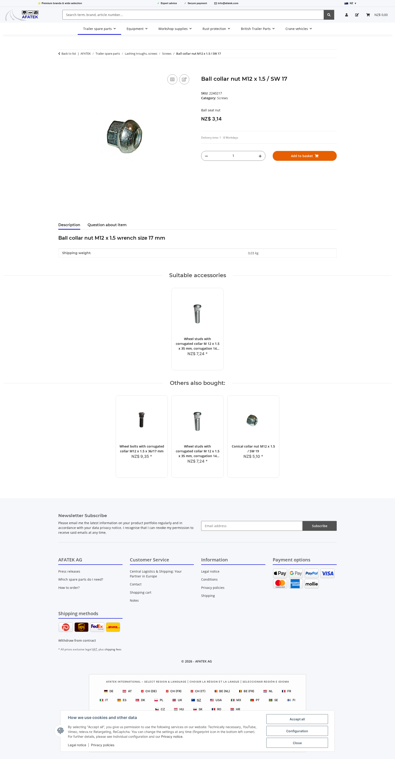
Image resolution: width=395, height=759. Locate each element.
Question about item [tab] (107, 225)
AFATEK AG (203, 661)
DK (143, 700)
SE (276, 700)
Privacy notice (171, 736)
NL (271, 691)
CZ (163, 709)
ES (124, 700)
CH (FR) (175, 691)
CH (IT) (200, 691)
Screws (222, 98)
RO (219, 709)
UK (180, 700)
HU (181, 709)
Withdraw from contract (77, 640)
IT (106, 700)
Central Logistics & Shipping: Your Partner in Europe (156, 573)
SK (201, 709)
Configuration (297, 731)
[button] (347, 15)
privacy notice (110, 528)
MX (238, 700)
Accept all (297, 719)
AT (130, 691)
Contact (135, 584)
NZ (199, 700)
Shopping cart (140, 592)
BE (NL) (224, 691)
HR (238, 709)
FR (289, 691)
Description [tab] (69, 225)
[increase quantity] (260, 156)
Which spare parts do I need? (80, 579)
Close (297, 743)
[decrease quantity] (206, 156)
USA (219, 700)
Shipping (208, 595)
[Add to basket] (62, 68)
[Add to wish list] (184, 79)
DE (111, 691)
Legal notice (77, 745)
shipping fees (112, 649)
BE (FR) (249, 691)
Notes (134, 600)
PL (161, 700)
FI (294, 700)
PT (258, 700)
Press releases (69, 571)
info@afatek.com (228, 3)
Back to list (68, 53)
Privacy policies (102, 745)
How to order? (69, 587)
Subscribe (319, 526)
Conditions (209, 579)
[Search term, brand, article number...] (329, 15)
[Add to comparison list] (172, 79)
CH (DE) (151, 691)
